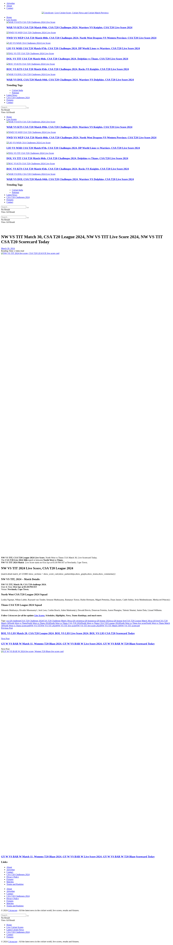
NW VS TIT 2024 (48, 625)
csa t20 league (87, 621)
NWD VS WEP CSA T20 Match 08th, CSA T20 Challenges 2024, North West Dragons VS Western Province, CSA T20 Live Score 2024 (81, 37)
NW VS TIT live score (66, 625)
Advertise (10, 3)
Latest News (11, 95)
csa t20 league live (118, 621)
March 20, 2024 (8, 248)
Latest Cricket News (15, 930)
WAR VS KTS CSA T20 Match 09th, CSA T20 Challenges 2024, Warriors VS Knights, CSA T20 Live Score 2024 (69, 27)
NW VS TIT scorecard (130, 625)
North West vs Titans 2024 (38, 623)
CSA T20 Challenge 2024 (32, 621)
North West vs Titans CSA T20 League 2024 (100, 623)
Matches (10, 882)
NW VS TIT (35, 625)
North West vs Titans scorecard (16, 625)
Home (9, 17)
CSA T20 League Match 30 (138, 621)
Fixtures (9, 100)
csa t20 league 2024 (101, 621)
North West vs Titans (18, 623)
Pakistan (15, 93)
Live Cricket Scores (14, 927)
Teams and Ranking (15, 884)
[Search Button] (28, 207)
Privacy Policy (12, 877)
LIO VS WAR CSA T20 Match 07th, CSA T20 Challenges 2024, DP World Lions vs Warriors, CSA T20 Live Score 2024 (73, 48)
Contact (9, 8)
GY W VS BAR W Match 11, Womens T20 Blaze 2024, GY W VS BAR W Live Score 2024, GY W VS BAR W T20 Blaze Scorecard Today (78, 856)
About (9, 6)
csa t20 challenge (13, 621)
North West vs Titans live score (133, 623)
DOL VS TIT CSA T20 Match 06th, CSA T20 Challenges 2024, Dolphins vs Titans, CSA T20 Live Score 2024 (67, 58)
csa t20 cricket (75, 621)
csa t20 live (154, 621)
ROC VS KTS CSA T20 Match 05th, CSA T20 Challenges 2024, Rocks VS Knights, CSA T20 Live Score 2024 (67, 69)
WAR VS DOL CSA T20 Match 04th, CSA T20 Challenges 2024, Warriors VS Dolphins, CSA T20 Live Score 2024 (70, 79)
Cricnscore (12, 910)
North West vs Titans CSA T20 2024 (65, 623)
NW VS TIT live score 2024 (88, 625)
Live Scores (11, 20)
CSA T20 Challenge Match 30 (56, 621)
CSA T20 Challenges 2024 (18, 97)
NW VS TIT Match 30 (110, 625)
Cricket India (17, 90)
